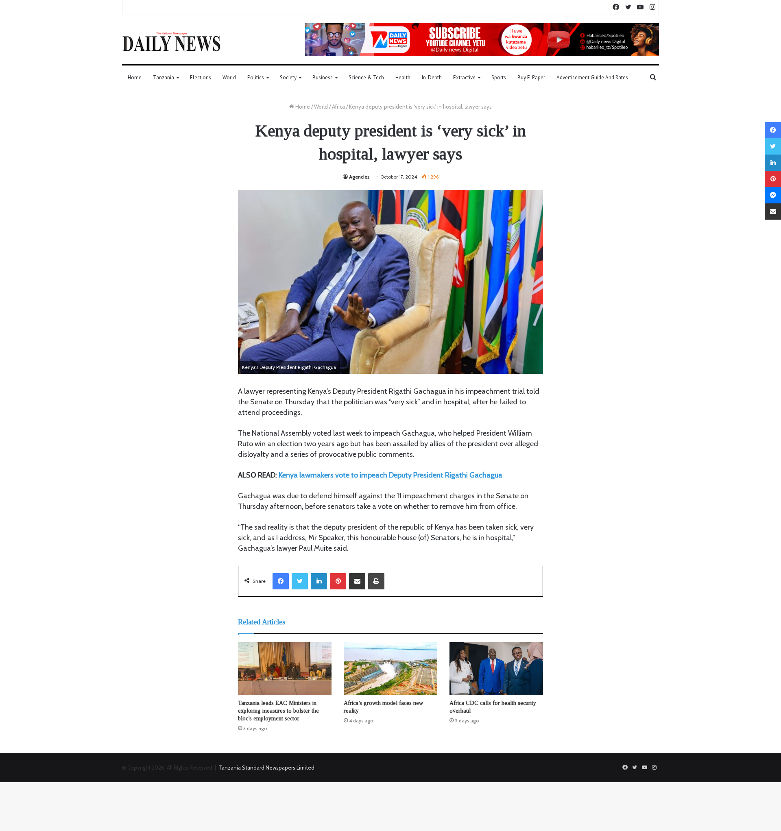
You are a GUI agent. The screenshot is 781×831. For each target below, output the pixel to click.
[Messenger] (773, 195)
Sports (498, 77)
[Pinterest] (338, 581)
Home (135, 77)
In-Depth (432, 77)
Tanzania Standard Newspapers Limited (266, 767)
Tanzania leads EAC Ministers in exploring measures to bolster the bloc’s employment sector (278, 711)
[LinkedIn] (319, 581)
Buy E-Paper (531, 77)
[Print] (376, 581)
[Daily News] (171, 41)
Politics (255, 77)
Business (322, 77)
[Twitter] (300, 581)
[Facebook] (281, 581)
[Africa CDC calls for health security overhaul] (496, 668)
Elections (200, 77)
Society (288, 77)
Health (402, 77)
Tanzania (163, 77)
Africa (338, 106)
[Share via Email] (357, 581)
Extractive (464, 77)
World (229, 77)
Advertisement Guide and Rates (592, 77)
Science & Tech (366, 77)
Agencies (359, 177)
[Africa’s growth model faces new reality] (390, 668)
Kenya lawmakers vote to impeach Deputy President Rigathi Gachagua (390, 475)
